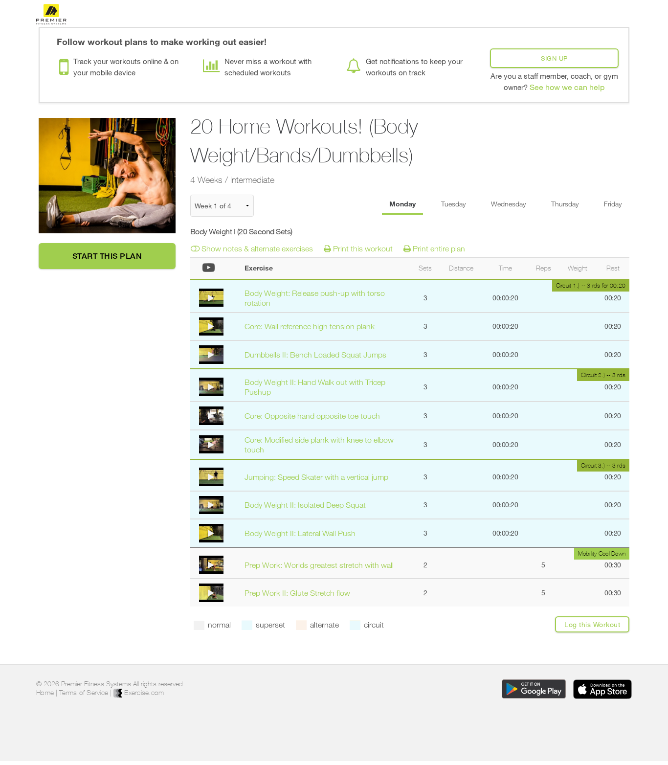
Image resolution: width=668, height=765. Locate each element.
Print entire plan (438, 248)
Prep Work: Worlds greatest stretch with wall (319, 565)
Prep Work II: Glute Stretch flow (297, 592)
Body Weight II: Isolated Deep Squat (305, 504)
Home (45, 693)
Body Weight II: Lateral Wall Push (300, 533)
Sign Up (554, 58)
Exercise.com (143, 693)
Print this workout (362, 248)
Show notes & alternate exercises (256, 248)
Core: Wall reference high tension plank (310, 326)
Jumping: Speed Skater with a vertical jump (316, 476)
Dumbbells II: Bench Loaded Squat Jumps (315, 354)
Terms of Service (83, 693)
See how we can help (567, 86)
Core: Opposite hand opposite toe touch (312, 415)
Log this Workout (592, 624)
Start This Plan (107, 256)
